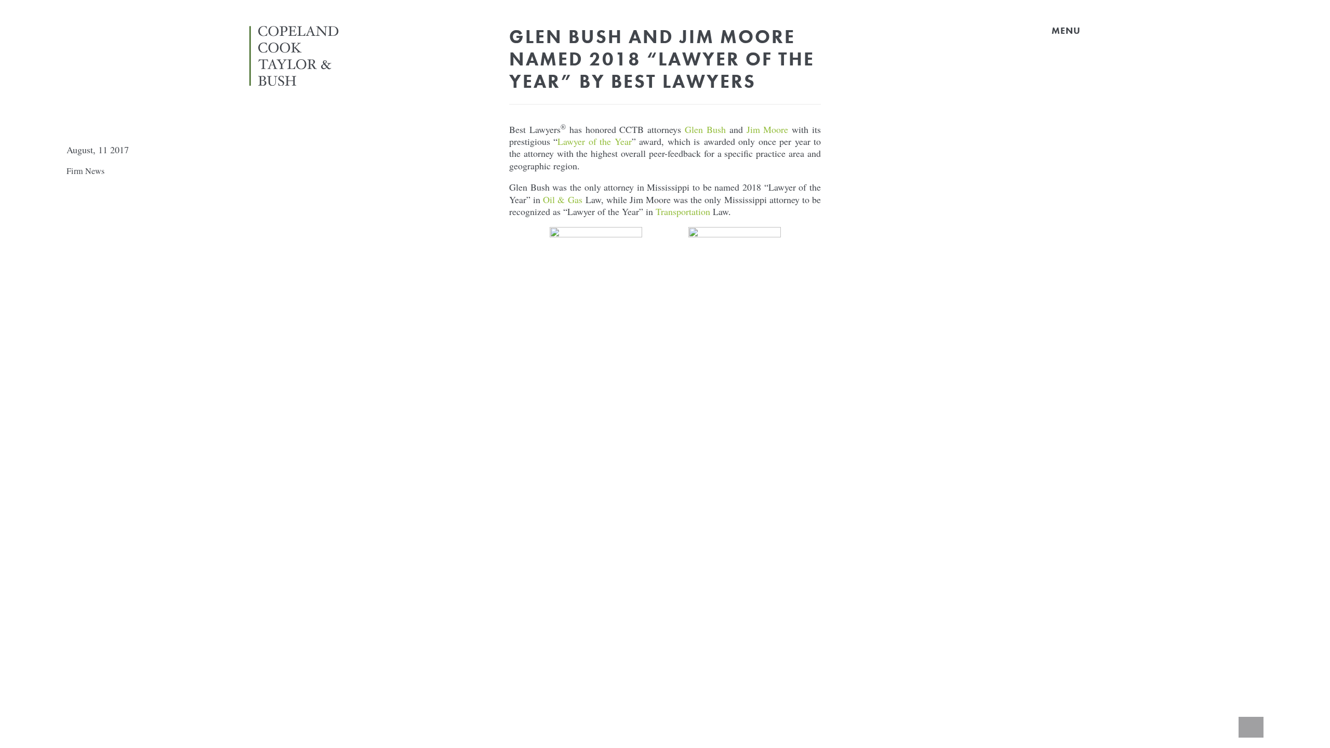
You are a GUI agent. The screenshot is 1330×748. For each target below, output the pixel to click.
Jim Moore (768, 129)
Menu (1066, 30)
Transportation (683, 211)
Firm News (85, 171)
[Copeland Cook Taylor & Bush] (297, 80)
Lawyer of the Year (594, 141)
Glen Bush (705, 129)
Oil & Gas (562, 199)
